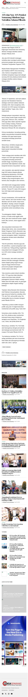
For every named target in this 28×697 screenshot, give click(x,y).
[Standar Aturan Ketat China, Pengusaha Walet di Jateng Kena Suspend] (4, 574)
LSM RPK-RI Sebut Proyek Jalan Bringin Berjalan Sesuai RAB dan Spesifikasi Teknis (18, 566)
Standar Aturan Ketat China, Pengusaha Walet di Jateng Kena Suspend (17, 574)
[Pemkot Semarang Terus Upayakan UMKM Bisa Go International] (14, 514)
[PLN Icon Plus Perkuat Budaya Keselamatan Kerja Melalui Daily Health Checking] (4, 557)
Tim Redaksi (11, 690)
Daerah (3, 12)
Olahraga (6, 605)
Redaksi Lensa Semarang (8, 596)
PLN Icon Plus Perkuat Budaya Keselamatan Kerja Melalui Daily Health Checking (17, 557)
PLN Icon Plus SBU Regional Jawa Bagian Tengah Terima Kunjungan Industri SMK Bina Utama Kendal (18, 537)
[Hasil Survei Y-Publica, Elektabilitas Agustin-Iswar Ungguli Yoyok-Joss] (14, 381)
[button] (25, 2)
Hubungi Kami (5, 690)
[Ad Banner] (14, 89)
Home (3, 7)
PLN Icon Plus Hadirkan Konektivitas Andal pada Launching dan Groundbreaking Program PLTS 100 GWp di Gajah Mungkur (17, 547)
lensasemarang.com (16, 45)
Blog (7, 7)
